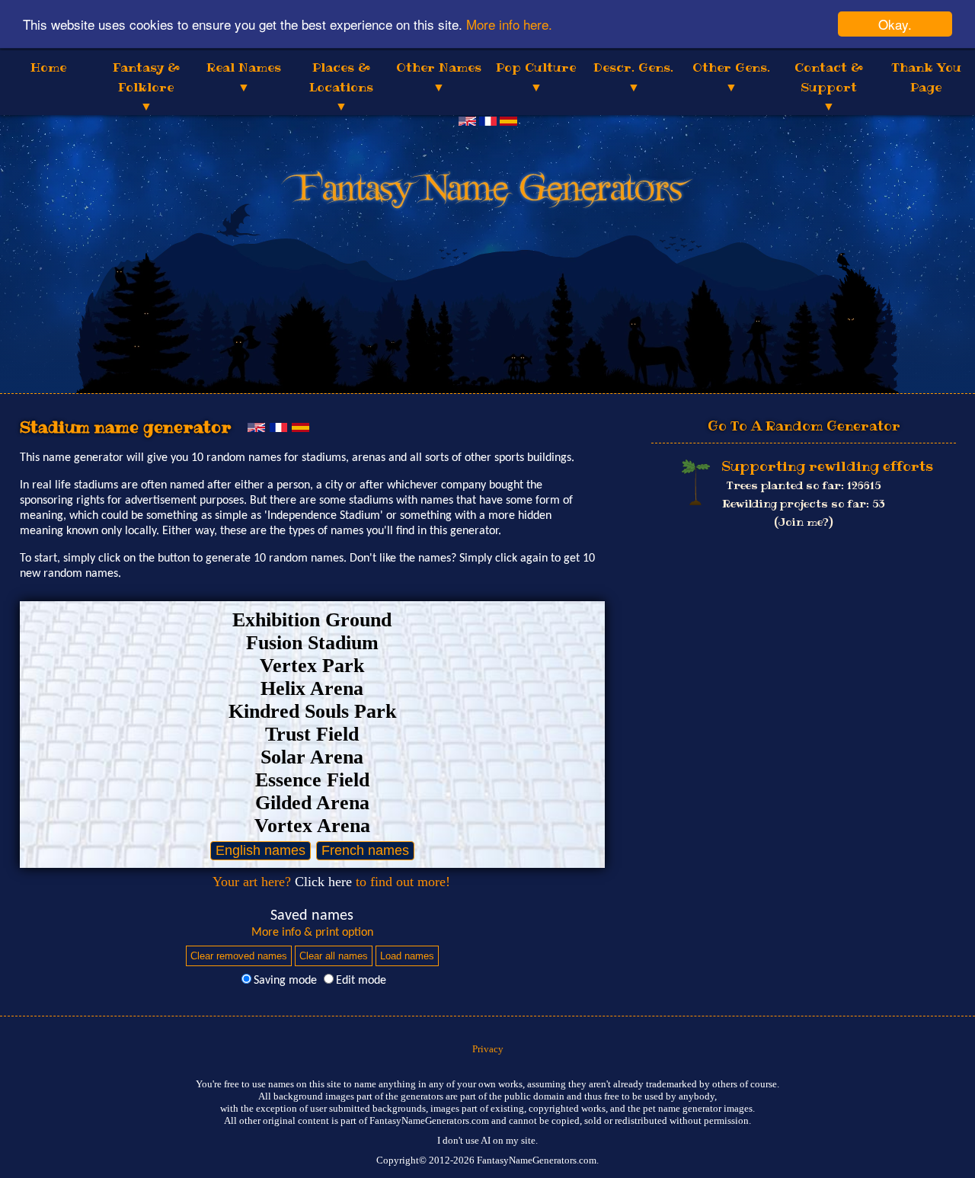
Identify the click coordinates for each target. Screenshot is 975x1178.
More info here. (509, 24)
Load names (407, 956)
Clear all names (333, 956)
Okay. (895, 24)
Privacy (487, 1049)
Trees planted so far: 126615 (804, 485)
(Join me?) (803, 522)
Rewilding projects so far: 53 (803, 503)
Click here (323, 881)
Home (48, 67)
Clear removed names (238, 956)
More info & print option (312, 933)
